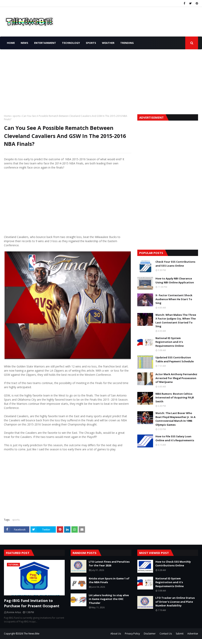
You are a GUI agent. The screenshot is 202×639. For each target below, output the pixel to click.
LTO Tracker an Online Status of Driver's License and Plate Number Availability (175, 601)
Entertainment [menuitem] (45, 43)
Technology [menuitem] (71, 43)
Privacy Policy (132, 633)
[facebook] (184, 3)
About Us (115, 633)
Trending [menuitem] (127, 43)
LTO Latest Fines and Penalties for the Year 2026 (109, 563)
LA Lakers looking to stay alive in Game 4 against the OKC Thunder (109, 599)
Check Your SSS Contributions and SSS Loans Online (175, 263)
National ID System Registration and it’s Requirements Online (169, 342)
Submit (179, 633)
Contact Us (166, 633)
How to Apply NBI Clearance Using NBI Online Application (174, 280)
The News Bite (31, 633)
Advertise (192, 633)
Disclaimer (150, 633)
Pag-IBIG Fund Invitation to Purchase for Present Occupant (31, 603)
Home (7, 116)
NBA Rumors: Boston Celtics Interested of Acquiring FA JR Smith (174, 397)
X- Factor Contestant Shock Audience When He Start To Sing (173, 299)
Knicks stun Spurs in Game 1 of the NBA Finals (109, 580)
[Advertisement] (101, 80)
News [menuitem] (24, 43)
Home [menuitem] (11, 43)
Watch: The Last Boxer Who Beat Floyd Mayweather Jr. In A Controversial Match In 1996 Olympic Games (175, 418)
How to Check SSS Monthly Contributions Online (173, 563)
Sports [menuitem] (91, 43)
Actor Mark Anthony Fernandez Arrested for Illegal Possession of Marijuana (176, 378)
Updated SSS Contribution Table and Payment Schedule (174, 359)
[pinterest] (196, 3)
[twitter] (190, 3)
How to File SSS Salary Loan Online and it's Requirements (174, 438)
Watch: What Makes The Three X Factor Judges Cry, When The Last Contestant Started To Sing (175, 320)
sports (16, 116)
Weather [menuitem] (108, 43)
